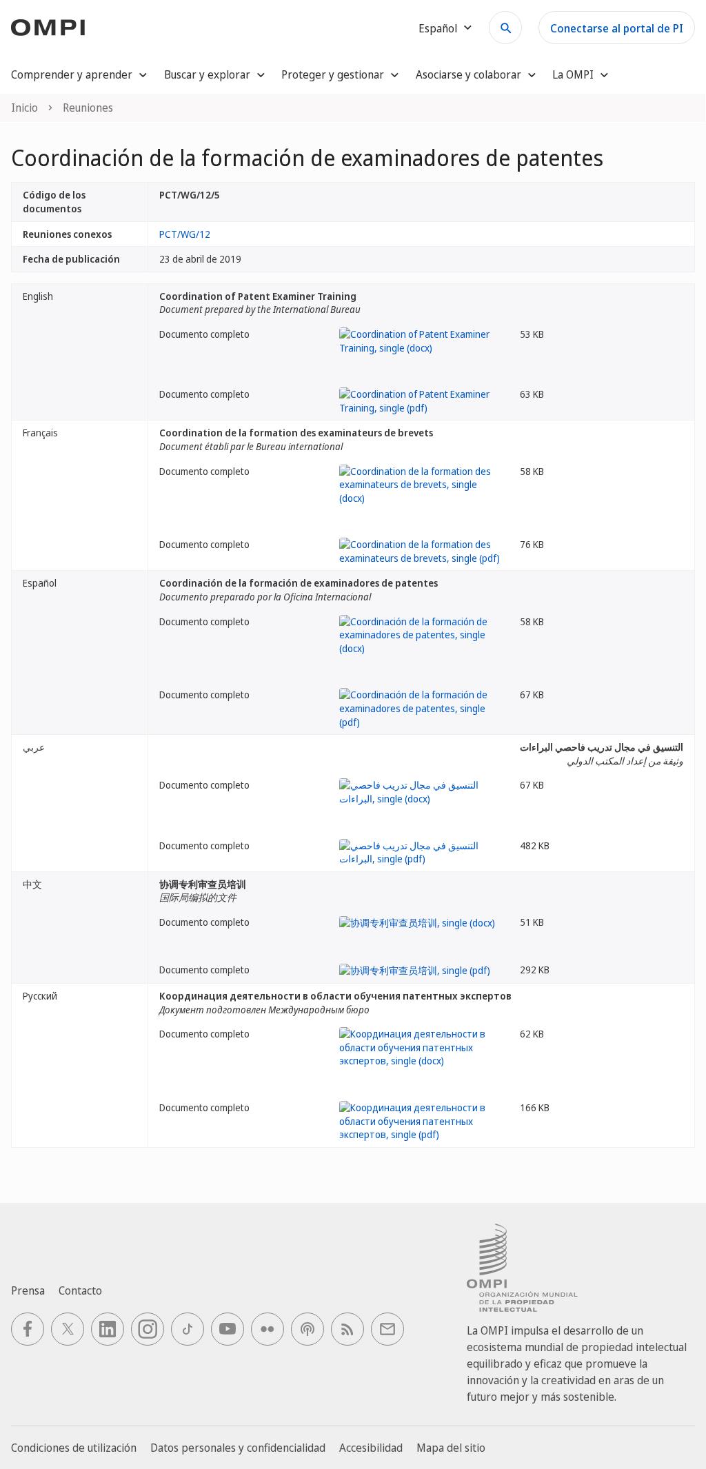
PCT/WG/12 (184, 234)
